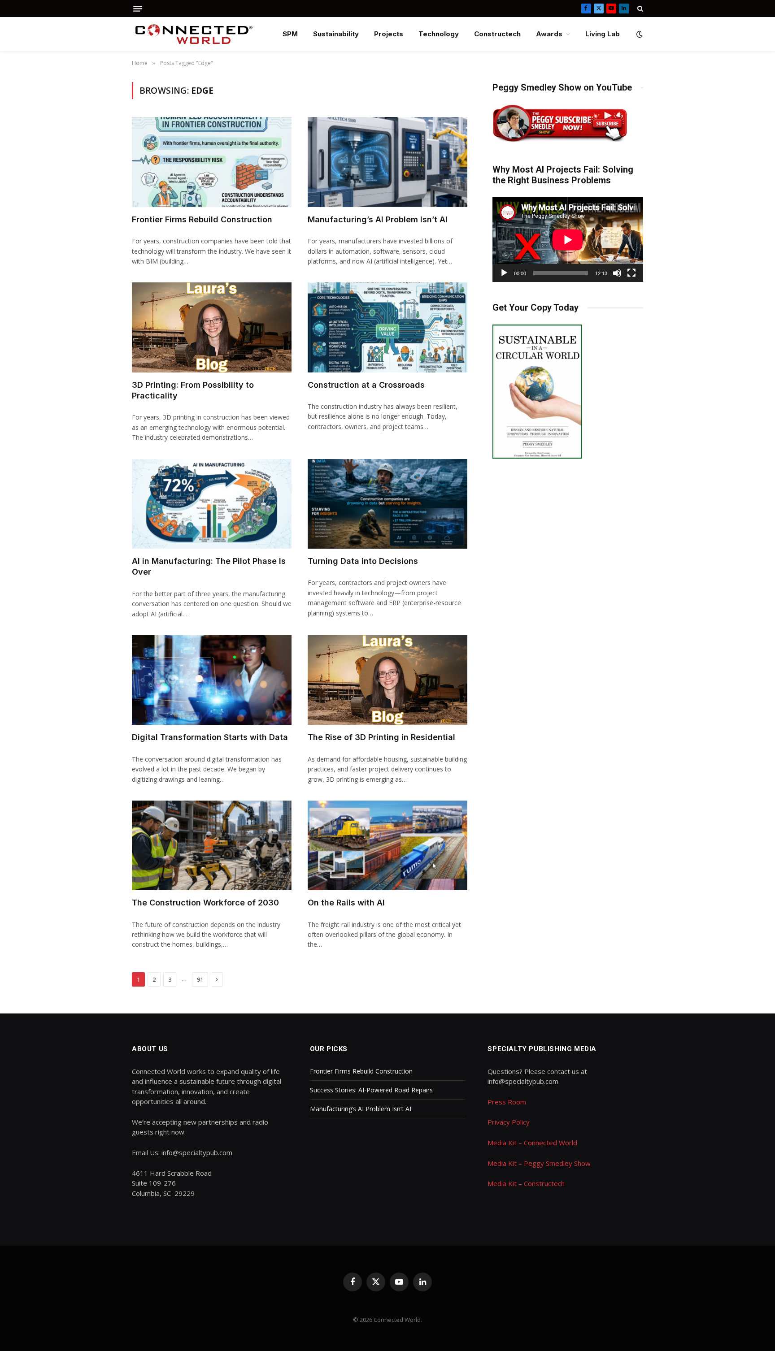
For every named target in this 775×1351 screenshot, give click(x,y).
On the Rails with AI (346, 902)
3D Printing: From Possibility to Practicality (193, 390)
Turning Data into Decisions (363, 561)
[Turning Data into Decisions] (387, 504)
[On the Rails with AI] (387, 845)
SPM (290, 34)
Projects (388, 34)
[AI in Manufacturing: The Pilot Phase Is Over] (212, 504)
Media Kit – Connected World (532, 1142)
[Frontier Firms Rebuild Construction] (212, 162)
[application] (567, 239)
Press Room (507, 1101)
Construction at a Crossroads (366, 385)
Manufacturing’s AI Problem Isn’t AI (378, 219)
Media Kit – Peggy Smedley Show (539, 1163)
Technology (438, 34)
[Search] (639, 8)
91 (200, 979)
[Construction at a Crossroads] (387, 327)
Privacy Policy (509, 1121)
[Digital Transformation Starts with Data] (212, 680)
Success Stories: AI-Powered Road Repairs (371, 1090)
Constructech (497, 34)
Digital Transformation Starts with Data (210, 737)
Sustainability (336, 34)
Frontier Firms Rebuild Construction (202, 219)
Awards (549, 34)
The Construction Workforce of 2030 (205, 902)
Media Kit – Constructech (526, 1183)
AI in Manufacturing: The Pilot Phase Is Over (209, 566)
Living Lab (602, 34)
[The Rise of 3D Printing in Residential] (387, 680)
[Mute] (617, 272)
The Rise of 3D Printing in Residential (381, 737)
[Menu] (137, 8)
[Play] (504, 272)
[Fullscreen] (631, 272)
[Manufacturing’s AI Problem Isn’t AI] (387, 162)
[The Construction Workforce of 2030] (212, 845)
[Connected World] (194, 34)
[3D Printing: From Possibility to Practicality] (212, 327)
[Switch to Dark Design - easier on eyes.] (638, 34)
